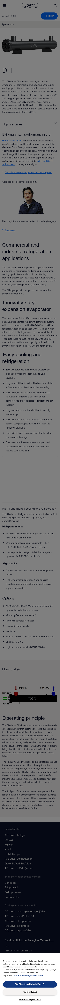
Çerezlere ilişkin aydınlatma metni (28, 975)
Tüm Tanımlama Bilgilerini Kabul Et (30, 984)
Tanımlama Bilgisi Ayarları (30, 999)
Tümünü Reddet (30, 992)
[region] (30, 979)
